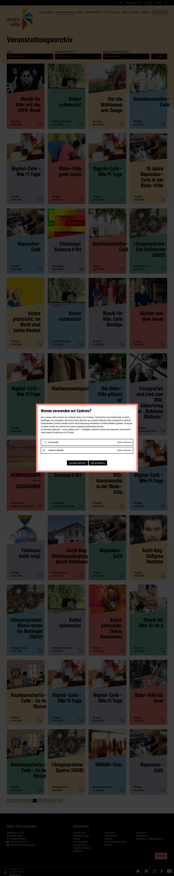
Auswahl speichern (77, 463)
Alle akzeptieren (98, 463)
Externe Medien (56, 450)
